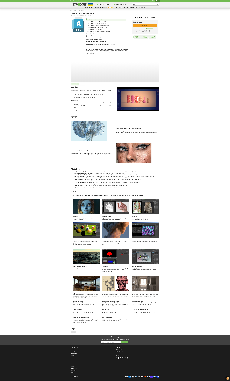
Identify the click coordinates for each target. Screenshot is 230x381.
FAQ (136, 7)
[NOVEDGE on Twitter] (116, 358)
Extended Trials (74, 368)
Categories (96, 7)
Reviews (72, 372)
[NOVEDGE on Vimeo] (123, 358)
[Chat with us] (227, 378)
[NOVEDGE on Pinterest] (125, 358)
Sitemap (117, 355)
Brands (91, 7)
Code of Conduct (74, 359)
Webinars (104, 7)
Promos (111, 7)
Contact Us (73, 351)
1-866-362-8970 (104, 4)
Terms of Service (74, 353)
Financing (131, 7)
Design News (73, 370)
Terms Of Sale (73, 355)
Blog (116, 7)
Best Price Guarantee (153, 31)
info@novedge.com (120, 4)
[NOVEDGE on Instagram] (127, 358)
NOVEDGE (76, 376)
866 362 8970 (150, 28)
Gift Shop (126, 7)
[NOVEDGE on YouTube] (121, 358)
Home (86, 7)
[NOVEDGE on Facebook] (119, 358)
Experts (120, 7)
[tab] (75, 84)
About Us (141, 7)
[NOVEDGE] (79, 4)
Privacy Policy (73, 357)
